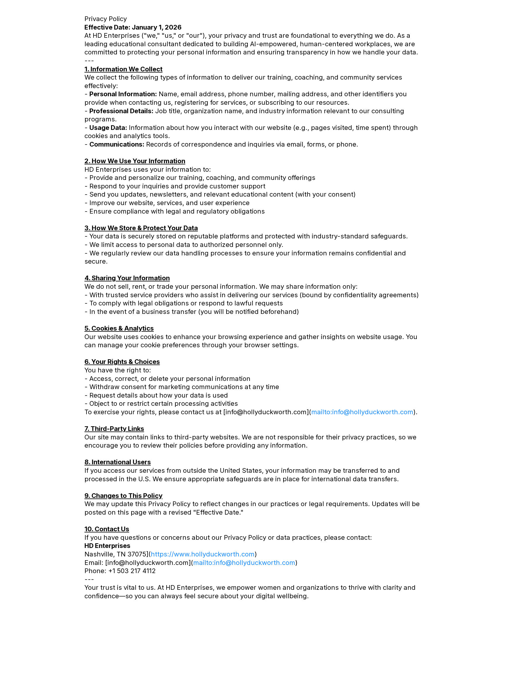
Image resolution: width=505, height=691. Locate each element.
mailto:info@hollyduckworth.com (362, 412)
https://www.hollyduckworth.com (203, 554)
